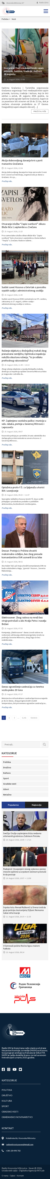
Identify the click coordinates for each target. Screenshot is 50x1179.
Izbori (6, 789)
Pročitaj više (39, 111)
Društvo (7, 767)
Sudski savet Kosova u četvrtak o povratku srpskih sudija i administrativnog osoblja (24, 289)
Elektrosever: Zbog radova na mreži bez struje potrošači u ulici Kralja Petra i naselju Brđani (24, 621)
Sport (6, 778)
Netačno (7, 794)
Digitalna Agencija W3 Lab (31, 1170)
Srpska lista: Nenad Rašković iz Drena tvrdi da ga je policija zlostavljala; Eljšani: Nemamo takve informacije (24, 910)
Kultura (7, 773)
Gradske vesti (9, 784)
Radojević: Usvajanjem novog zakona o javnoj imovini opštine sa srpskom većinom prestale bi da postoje (24, 872)
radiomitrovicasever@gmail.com (19, 1144)
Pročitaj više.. (7, 181)
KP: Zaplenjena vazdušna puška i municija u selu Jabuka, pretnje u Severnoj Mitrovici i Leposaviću (24, 424)
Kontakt (20, 1175)
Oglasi (12, 1175)
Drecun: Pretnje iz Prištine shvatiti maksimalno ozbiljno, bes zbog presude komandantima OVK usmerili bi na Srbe (22, 554)
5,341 (24, 718)
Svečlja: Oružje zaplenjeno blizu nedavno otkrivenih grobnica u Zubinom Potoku (22, 834)
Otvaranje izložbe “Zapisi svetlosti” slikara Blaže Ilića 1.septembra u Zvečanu (23, 225)
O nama (5, 1175)
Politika (7, 762)
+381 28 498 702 (13, 1150)
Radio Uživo (43, 3)
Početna (6, 19)
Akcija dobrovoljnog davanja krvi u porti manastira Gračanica (22, 162)
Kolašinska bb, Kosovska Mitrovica (20, 1138)
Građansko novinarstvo (17, 1117)
